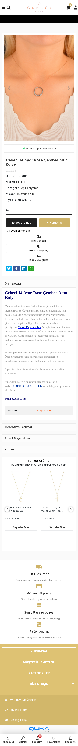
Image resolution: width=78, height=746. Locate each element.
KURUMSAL (39, 651)
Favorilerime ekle (20, 231)
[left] (7, 509)
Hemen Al (56, 223)
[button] (9, 88)
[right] (71, 509)
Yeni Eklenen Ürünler (22, 700)
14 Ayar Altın (43, 410)
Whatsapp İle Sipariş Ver (41, 148)
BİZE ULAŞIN (39, 684)
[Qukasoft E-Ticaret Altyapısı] (39, 729)
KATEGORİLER (39, 673)
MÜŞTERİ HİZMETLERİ (39, 662)
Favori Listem (18, 710)
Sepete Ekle (23, 223)
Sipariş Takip (19, 720)
